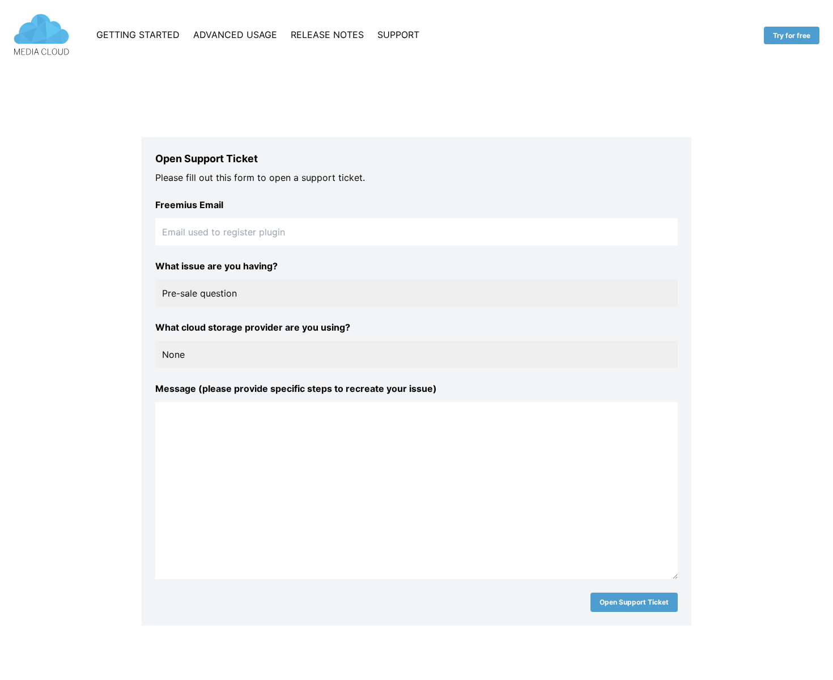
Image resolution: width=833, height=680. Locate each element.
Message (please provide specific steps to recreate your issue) (296, 388)
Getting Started (138, 34)
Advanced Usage (235, 34)
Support (398, 34)
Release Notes (327, 34)
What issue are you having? (216, 266)
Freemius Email (189, 204)
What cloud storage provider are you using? (252, 327)
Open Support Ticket (634, 602)
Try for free (791, 35)
